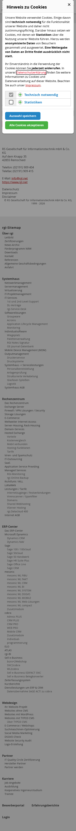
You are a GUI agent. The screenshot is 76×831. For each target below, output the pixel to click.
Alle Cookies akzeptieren (26, 125)
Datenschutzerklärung (31, 72)
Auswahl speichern (22, 116)
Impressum (33, 85)
